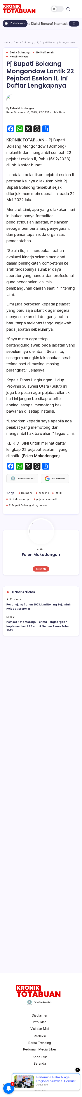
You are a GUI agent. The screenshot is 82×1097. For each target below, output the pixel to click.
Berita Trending (39, 1043)
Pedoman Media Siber (39, 1049)
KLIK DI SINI (17, 443)
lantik (58, 492)
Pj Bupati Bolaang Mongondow (28, 505)
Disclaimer (39, 1015)
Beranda (39, 1063)
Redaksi (40, 1036)
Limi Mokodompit (19, 499)
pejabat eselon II (46, 499)
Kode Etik (40, 1057)
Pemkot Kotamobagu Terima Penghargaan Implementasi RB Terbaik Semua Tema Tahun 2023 (38, 626)
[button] (57, 9)
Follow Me (41, 569)
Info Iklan (39, 1022)
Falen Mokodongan (22, 108)
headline (43, 492)
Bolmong (27, 492)
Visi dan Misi (39, 1029)
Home (6, 42)
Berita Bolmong (23, 42)
